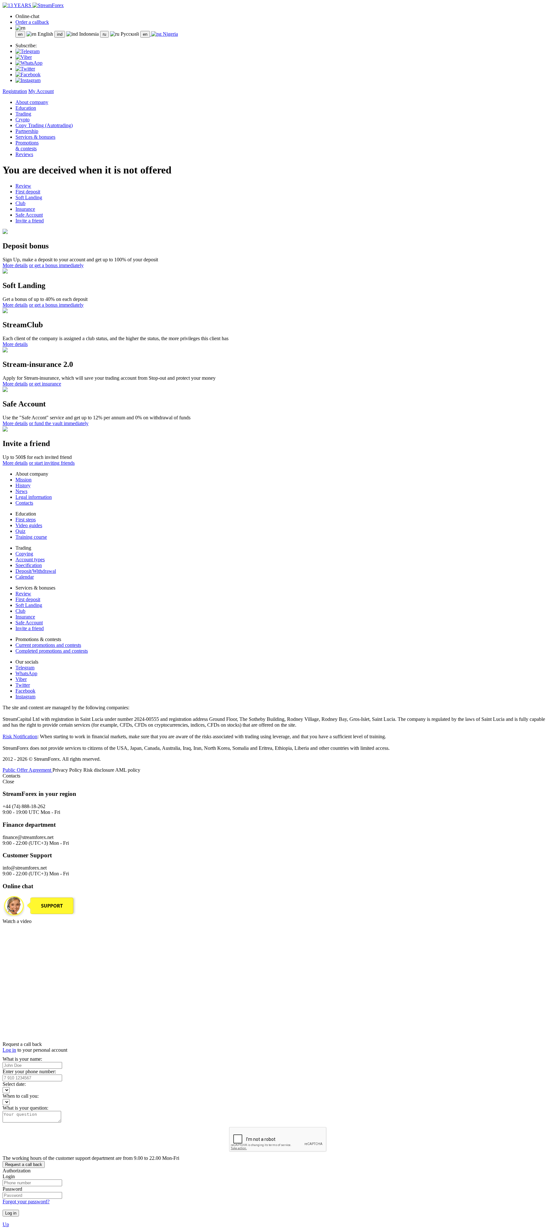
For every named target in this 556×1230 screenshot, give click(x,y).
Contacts (24, 503)
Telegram (24, 667)
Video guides (28, 525)
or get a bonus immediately (56, 265)
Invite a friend (29, 220)
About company (31, 102)
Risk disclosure (99, 770)
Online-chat (27, 16)
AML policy (127, 770)
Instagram (25, 696)
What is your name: (22, 1059)
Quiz (20, 531)
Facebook (25, 691)
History (23, 485)
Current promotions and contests (48, 645)
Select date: (14, 1084)
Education (25, 108)
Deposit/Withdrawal (35, 571)
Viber (21, 679)
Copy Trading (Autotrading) (44, 125)
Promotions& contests (27, 145)
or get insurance (45, 384)
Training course (31, 537)
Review (23, 186)
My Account (41, 91)
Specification (28, 565)
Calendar (24, 577)
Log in (9, 1050)
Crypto (22, 119)
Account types (30, 559)
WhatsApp (26, 673)
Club (20, 203)
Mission (23, 479)
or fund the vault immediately (58, 423)
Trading (23, 113)
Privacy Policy (67, 770)
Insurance (25, 209)
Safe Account (29, 215)
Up (6, 1224)
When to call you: (21, 1096)
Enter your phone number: (29, 1071)
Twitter (22, 685)
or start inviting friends (52, 463)
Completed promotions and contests (51, 651)
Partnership (26, 131)
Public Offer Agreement (27, 770)
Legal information (33, 497)
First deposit (27, 191)
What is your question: (25, 1108)
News (21, 491)
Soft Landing (28, 197)
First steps (25, 519)
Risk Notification (20, 736)
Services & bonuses (35, 137)
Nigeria (170, 34)
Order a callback (32, 22)
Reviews (24, 154)
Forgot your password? (26, 1201)
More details (15, 265)
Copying (24, 553)
